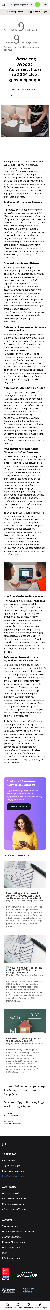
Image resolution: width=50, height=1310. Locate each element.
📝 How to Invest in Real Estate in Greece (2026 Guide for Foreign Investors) (24, 970)
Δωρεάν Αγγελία (18, 806)
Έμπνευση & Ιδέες (14, 12)
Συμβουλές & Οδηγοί (37, 12)
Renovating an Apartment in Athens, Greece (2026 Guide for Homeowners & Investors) (23, 895)
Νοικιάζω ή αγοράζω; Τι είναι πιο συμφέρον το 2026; (23, 1039)
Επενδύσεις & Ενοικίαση (13, 1123)
